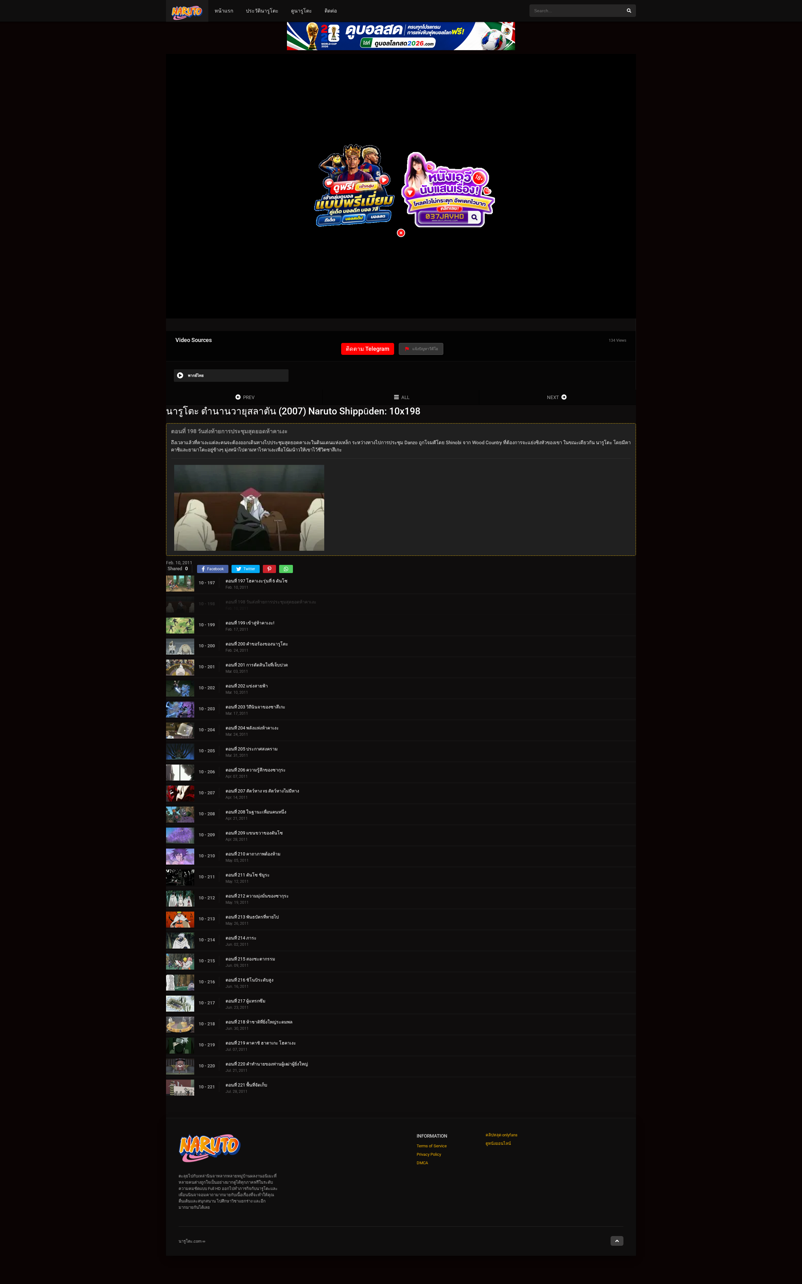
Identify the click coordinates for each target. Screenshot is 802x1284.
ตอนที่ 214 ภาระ (241, 937)
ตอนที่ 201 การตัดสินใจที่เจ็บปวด (257, 664)
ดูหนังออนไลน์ (498, 1143)
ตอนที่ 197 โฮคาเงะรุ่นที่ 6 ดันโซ (257, 580)
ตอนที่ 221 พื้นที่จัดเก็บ (246, 1084)
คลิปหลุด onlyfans (502, 1135)
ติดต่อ (331, 11)
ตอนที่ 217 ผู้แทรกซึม (245, 1000)
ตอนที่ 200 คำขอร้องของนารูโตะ (257, 643)
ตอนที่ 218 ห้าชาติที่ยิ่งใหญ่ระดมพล (259, 1021)
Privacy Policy (429, 1154)
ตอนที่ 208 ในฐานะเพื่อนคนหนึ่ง (256, 811)
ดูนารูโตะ (301, 11)
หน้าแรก (224, 11)
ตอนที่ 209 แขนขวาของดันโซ (254, 832)
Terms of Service (432, 1146)
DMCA (422, 1162)
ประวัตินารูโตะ (262, 11)
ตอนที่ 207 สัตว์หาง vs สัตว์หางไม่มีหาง (262, 790)
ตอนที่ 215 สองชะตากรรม (250, 958)
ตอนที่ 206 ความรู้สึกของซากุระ (256, 769)
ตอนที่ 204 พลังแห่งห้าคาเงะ (252, 727)
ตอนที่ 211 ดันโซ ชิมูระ (248, 874)
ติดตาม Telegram (367, 348)
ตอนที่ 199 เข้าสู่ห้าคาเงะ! (250, 622)
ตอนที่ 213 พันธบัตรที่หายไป (252, 916)
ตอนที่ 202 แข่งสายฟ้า (247, 685)
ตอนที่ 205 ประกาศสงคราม (252, 748)
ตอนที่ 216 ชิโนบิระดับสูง (249, 979)
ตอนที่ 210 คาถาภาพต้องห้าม (253, 853)
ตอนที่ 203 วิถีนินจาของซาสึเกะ (255, 706)
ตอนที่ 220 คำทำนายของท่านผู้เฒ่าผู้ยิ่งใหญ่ (267, 1063)
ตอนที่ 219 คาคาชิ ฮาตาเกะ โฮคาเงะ (261, 1042)
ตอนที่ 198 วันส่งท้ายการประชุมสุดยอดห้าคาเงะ (271, 601)
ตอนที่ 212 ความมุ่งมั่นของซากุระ (257, 895)
